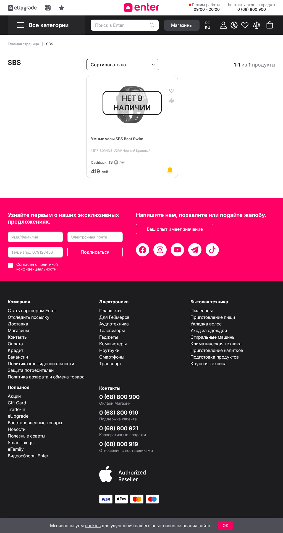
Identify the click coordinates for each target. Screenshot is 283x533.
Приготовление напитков (216, 350)
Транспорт (110, 363)
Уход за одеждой (208, 330)
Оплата (15, 343)
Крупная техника (208, 363)
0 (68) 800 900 (119, 397)
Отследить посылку (28, 317)
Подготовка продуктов (214, 357)
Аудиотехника (114, 324)
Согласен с (37, 266)
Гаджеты (108, 337)
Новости (16, 429)
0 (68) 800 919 (118, 444)
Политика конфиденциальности (41, 363)
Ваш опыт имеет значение (175, 229)
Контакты (18, 337)
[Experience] (61, 7)
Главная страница (24, 44)
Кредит (15, 350)
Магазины (18, 330)
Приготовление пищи (212, 317)
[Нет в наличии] (170, 170)
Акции (14, 396)
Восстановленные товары (35, 422)
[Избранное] (244, 25)
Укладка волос (206, 324)
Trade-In (16, 409)
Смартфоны (111, 357)
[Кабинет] (223, 25)
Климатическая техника (216, 343)
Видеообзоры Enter (28, 455)
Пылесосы (201, 310)
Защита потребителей (31, 370)
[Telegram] (194, 249)
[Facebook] (142, 249)
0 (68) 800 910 (118, 412)
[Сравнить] (256, 25)
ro (208, 22)
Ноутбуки (109, 350)
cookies (93, 525)
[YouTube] (177, 249)
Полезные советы (26, 436)
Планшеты (110, 310)
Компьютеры (113, 343)
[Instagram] (160, 249)
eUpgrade (18, 416)
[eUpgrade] (22, 7)
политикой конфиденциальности (37, 266)
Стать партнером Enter (32, 310)
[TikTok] (212, 249)
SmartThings (20, 442)
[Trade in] (48, 7)
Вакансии (18, 357)
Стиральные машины (212, 337)
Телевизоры (112, 330)
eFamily (16, 449)
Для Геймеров (114, 317)
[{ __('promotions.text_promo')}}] (234, 25)
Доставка (18, 324)
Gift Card (17, 402)
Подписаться (95, 252)
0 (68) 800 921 (118, 428)
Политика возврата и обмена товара (46, 377)
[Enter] (141, 7)
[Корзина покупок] (269, 25)
